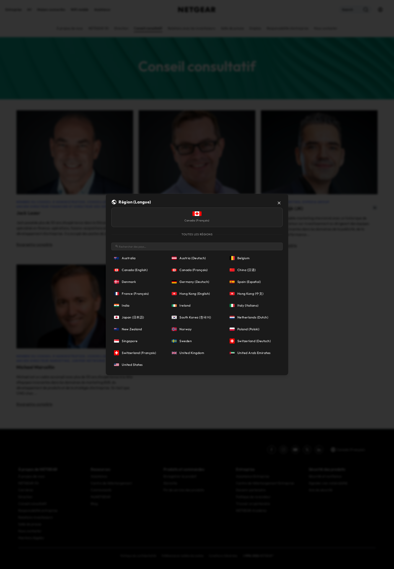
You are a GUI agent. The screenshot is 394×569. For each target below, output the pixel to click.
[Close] (279, 203)
